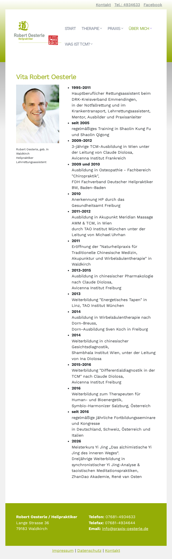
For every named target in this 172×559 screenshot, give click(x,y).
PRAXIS (114, 28)
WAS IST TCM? (77, 44)
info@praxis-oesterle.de (125, 528)
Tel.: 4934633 (127, 4)
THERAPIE (90, 28)
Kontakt (103, 4)
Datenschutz (89, 550)
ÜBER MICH (139, 28)
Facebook (153, 4)
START (70, 28)
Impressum (63, 550)
